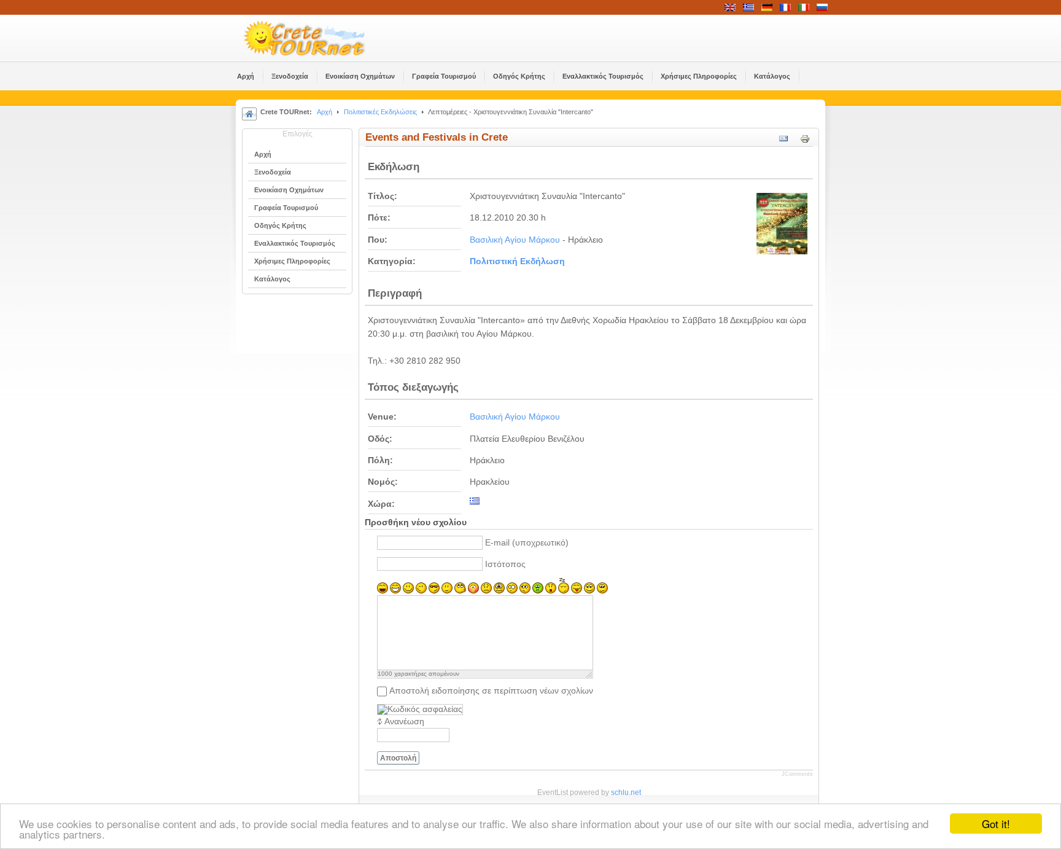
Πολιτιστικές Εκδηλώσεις (380, 111)
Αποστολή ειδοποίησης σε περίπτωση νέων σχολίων (491, 690)
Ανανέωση (404, 721)
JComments (797, 774)
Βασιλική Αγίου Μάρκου (515, 240)
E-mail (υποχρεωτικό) (527, 542)
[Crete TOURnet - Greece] (318, 38)
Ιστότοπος (505, 564)
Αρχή (324, 111)
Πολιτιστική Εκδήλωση (517, 261)
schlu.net (626, 792)
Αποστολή (398, 758)
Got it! (996, 823)
